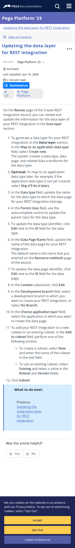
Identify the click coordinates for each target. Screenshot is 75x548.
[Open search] (57, 6)
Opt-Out (37, 530)
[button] (37, 37)
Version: (8, 62)
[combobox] (31, 62)
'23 (6, 95)
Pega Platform (23, 93)
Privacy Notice (25, 507)
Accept (37, 520)
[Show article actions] (69, 49)
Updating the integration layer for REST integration (29, 414)
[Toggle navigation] (69, 6)
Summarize (19, 85)
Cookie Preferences (37, 540)
